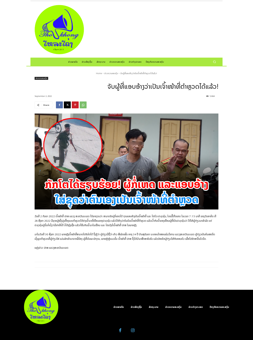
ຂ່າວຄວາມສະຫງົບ (111, 73)
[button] (214, 62)
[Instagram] (132, 330)
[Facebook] (59, 104)
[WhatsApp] (83, 104)
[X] (67, 104)
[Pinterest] (75, 104)
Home (99, 73)
